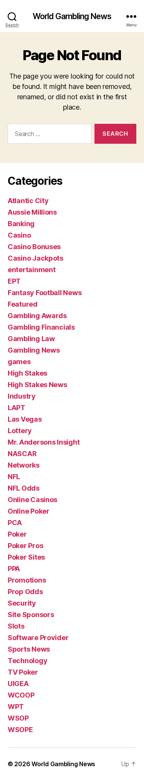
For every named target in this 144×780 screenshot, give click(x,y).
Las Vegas (25, 419)
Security (22, 603)
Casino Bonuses (34, 247)
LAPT (16, 408)
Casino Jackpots (35, 258)
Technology (27, 661)
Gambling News (34, 350)
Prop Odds (25, 592)
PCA (15, 523)
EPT (14, 281)
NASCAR (22, 454)
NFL (14, 477)
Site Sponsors (31, 615)
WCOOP (21, 695)
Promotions (27, 580)
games (19, 362)
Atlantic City (28, 201)
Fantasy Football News (44, 293)
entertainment (32, 270)
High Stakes (27, 373)
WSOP (18, 718)
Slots (16, 626)
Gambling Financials (41, 327)
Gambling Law (31, 339)
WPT (16, 707)
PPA (14, 569)
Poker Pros (25, 546)
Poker (17, 534)
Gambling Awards (37, 316)
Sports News (29, 649)
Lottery (20, 431)
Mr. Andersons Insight (43, 442)
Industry (22, 396)
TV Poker (23, 672)
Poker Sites (26, 557)
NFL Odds (24, 488)
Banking (21, 224)
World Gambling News (72, 16)
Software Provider (38, 638)
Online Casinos (32, 500)
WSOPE (20, 730)
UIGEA (18, 684)
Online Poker (29, 511)
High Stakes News (37, 385)
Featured (23, 304)
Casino (19, 235)
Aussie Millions (32, 212)
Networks (24, 465)
